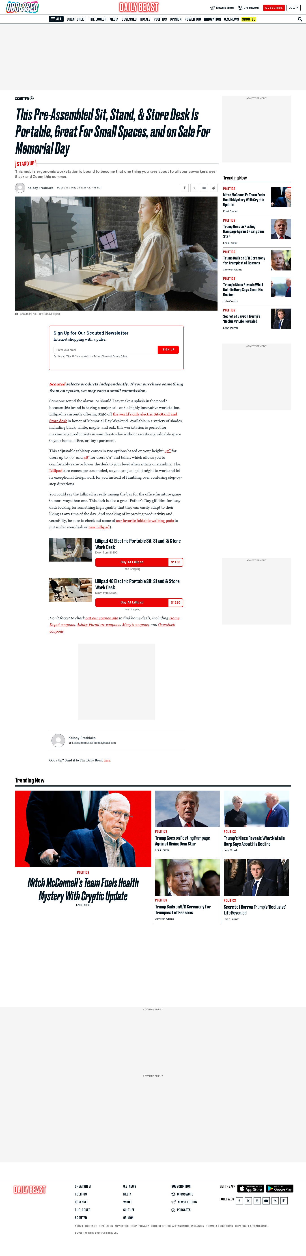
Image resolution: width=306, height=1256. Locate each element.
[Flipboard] (283, 1201)
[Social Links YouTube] (266, 1201)
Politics (160, 19)
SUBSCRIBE (273, 7)
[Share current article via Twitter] (194, 188)
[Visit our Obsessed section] (36, 8)
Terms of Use (101, 356)
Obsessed (129, 19)
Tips (102, 1226)
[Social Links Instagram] (257, 1201)
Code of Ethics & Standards (170, 1226)
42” (168, 451)
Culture (129, 1210)
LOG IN (294, 7)
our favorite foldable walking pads (145, 520)
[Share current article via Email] (204, 188)
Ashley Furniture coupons (98, 624)
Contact (91, 1226)
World (127, 1202)
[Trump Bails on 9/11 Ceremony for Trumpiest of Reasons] (281, 269)
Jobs (109, 1226)
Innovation (212, 19)
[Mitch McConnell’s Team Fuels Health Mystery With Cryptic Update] (281, 206)
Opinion (175, 19)
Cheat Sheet (76, 19)
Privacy (144, 1226)
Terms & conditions (219, 1226)
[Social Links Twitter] (248, 1201)
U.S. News (231, 19)
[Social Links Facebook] (239, 1201)
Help (134, 1226)
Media (114, 19)
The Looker (97, 19)
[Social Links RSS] (275, 1201)
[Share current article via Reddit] (214, 188)
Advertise (122, 1226)
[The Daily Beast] (139, 8)
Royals (145, 19)
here (107, 760)
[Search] (300, 19)
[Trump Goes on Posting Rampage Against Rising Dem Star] (281, 238)
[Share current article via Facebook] (185, 188)
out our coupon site (101, 618)
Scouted (249, 19)
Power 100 (193, 19)
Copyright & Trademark (251, 1226)
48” (87, 457)
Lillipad (55, 470)
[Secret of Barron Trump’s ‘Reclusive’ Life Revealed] (281, 327)
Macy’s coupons (135, 624)
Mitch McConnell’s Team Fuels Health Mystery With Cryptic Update (83, 889)
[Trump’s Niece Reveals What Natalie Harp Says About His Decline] (281, 296)
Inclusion (197, 1226)
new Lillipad (99, 527)
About (79, 1226)
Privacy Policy (120, 356)
